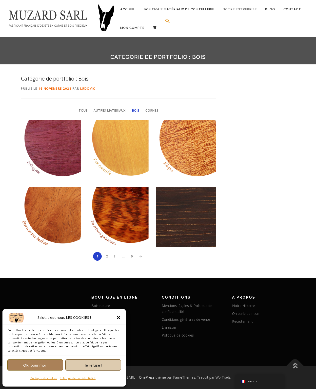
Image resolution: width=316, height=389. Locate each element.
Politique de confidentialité (78, 378)
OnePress (147, 377)
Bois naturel (101, 305)
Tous (83, 110)
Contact (292, 9)
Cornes (151, 110)
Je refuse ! (93, 365)
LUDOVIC (87, 88)
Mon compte (132, 28)
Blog (270, 9)
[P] (155, 27)
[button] (118, 317)
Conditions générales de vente (186, 319)
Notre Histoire (243, 305)
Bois (135, 110)
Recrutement (242, 321)
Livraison (169, 327)
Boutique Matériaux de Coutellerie (179, 9)
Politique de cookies (43, 378)
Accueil (127, 9)
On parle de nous (245, 313)
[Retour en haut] (295, 366)
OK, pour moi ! (35, 365)
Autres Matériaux (109, 110)
